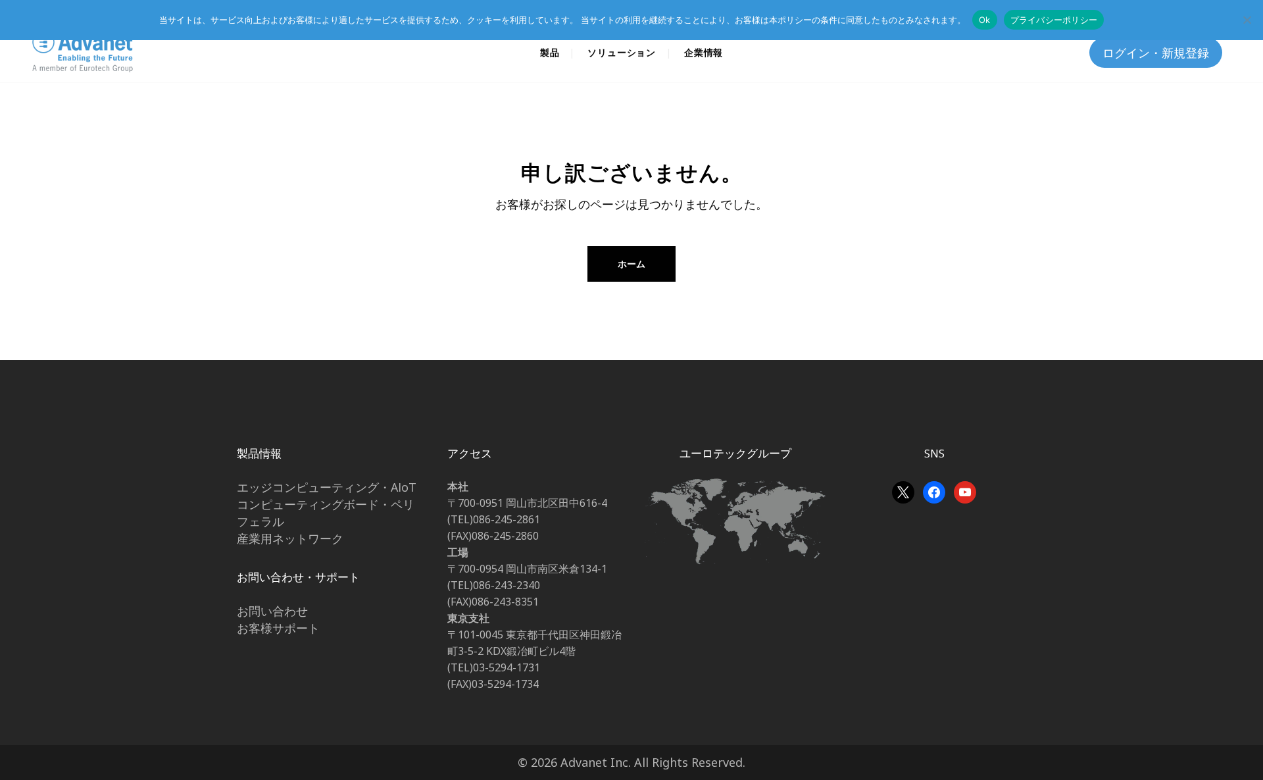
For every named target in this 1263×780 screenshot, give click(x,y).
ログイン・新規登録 (1155, 53)
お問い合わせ (272, 611)
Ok (985, 19)
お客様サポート (278, 628)
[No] (1246, 19)
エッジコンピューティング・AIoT (326, 487)
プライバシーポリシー (1054, 19)
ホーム (631, 263)
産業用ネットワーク (290, 538)
